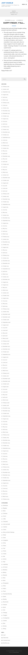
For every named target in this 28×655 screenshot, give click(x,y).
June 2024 (5, 105)
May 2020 (5, 150)
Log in (4, 635)
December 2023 (6, 110)
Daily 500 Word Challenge (8, 532)
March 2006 (5, 400)
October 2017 (6, 164)
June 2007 (5, 362)
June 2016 (5, 188)
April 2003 (5, 493)
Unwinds (5, 620)
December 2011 (6, 279)
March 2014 (5, 233)
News (4, 580)
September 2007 (6, 354)
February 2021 (6, 145)
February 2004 (6, 467)
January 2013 (6, 258)
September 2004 (6, 448)
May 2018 (5, 158)
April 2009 (5, 306)
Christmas (5, 513)
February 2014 (6, 236)
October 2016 (6, 180)
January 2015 (6, 215)
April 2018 (5, 161)
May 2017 (5, 169)
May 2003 (5, 491)
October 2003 (6, 477)
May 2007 (5, 365)
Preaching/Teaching (7, 593)
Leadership (5, 564)
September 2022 (6, 137)
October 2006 (6, 383)
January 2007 (6, 375)
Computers (5, 521)
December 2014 (6, 217)
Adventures (5, 505)
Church (4, 516)
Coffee (4, 518)
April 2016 (5, 191)
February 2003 (6, 499)
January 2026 (6, 89)
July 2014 (5, 225)
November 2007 (6, 349)
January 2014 (6, 239)
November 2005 (6, 410)
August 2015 (5, 207)
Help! (4, 561)
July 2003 (5, 485)
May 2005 (5, 426)
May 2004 (5, 459)
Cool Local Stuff (6, 524)
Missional (5, 575)
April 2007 (5, 367)
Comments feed (6, 640)
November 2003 (6, 475)
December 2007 (6, 346)
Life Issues (5, 567)
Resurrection (5, 601)
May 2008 (5, 333)
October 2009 (6, 295)
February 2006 (6, 402)
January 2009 (6, 311)
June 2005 (5, 424)
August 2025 (5, 94)
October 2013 (6, 244)
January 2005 (6, 437)
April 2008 (5, 335)
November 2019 (6, 156)
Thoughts (5, 615)
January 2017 (6, 174)
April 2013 (5, 252)
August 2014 (5, 223)
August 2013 (5, 247)
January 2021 (6, 148)
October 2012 (6, 266)
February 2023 (6, 126)
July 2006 (5, 389)
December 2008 (6, 314)
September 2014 (6, 220)
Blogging (5, 508)
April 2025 (5, 97)
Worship (5, 626)
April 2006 (5, 397)
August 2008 (5, 325)
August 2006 (5, 386)
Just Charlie (7, 3)
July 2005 (5, 421)
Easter (4, 537)
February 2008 (6, 341)
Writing (4, 628)
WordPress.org (6, 643)
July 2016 (5, 185)
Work (4, 623)
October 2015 (6, 201)
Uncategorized (6, 617)
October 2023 (6, 116)
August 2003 (5, 483)
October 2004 (6, 445)
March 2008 (5, 338)
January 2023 (6, 129)
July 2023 (5, 121)
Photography (6, 583)
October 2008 (6, 319)
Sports (4, 607)
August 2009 (5, 298)
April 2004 (5, 461)
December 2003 (6, 472)
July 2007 (5, 359)
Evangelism (5, 540)
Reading (5, 599)
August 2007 (5, 357)
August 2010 (5, 284)
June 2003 (5, 488)
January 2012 (6, 276)
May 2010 (5, 287)
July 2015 (5, 209)
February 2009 (6, 308)
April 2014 (5, 231)
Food (4, 548)
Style (4, 609)
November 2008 (6, 317)
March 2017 (5, 172)
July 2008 (5, 327)
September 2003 (6, 480)
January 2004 (6, 469)
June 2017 (5, 166)
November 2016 (6, 177)
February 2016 (6, 193)
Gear (4, 556)
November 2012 (6, 263)
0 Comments (19, 20)
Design (4, 534)
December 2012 (6, 260)
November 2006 (6, 381)
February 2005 (6, 434)
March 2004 (5, 464)
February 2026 (6, 86)
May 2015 (5, 212)
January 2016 (6, 196)
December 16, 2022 (10, 20)
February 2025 (6, 102)
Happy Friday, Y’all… (14, 23)
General (4, 559)
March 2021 (5, 142)
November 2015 (6, 199)
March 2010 (5, 290)
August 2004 (5, 450)
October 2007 (6, 351)
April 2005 (5, 429)
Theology (5, 612)
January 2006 (6, 405)
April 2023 (5, 124)
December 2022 (6, 132)
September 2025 (6, 91)
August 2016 (5, 183)
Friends (4, 550)
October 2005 (6, 413)
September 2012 (6, 268)
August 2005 (5, 418)
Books (4, 510)
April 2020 (5, 153)
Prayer (4, 591)
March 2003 (5, 496)
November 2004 (6, 442)
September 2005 (6, 416)
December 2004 (6, 440)
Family (4, 542)
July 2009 (5, 300)
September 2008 (6, 322)
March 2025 (5, 100)
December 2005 (6, 408)
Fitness (4, 545)
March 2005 (5, 432)
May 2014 (5, 228)
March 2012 (5, 274)
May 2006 (5, 394)
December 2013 (6, 241)
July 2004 (5, 453)
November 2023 (6, 113)
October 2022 (6, 134)
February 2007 (6, 373)
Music (4, 577)
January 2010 (6, 292)
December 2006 (6, 378)
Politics (4, 588)
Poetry (4, 585)
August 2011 (5, 282)
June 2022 (5, 140)
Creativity (5, 526)
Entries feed (5, 637)
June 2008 (5, 330)
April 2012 (5, 271)
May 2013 (5, 250)
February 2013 (6, 255)
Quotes (4, 596)
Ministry (4, 572)
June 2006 (5, 392)
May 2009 (5, 303)
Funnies (4, 553)
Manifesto (5, 569)
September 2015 (6, 204)
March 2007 (5, 370)
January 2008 (6, 343)
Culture (4, 529)
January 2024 (6, 108)
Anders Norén (16, 652)
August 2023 (5, 118)
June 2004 (5, 456)
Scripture (5, 604)
